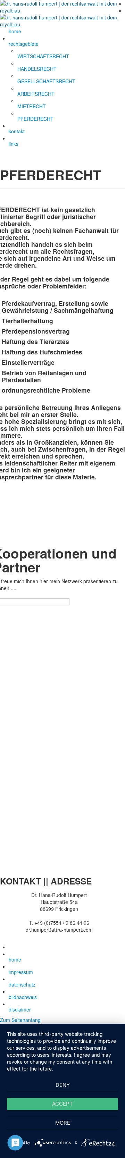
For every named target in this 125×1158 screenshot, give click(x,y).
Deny (63, 1085)
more (62, 1122)
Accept (62, 1103)
